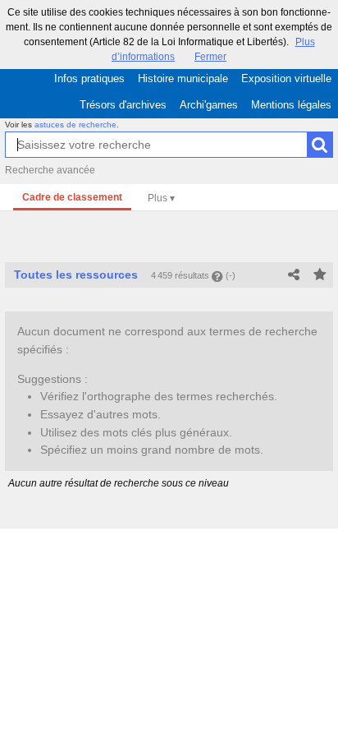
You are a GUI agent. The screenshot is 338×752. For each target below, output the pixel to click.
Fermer (210, 56)
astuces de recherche (75, 124)
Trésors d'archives (123, 105)
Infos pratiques (89, 78)
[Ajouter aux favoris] (320, 275)
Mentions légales (291, 105)
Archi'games (209, 105)
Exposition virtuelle (286, 78)
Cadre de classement (72, 197)
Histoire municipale (183, 78)
